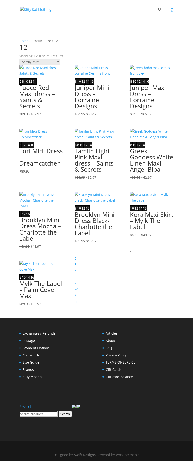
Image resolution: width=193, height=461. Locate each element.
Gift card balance (119, 377)
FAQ (109, 348)
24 (76, 289)
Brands (28, 369)
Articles (111, 333)
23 (76, 283)
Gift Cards (113, 369)
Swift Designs (85, 455)
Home (23, 41)
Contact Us (31, 355)
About (110, 340)
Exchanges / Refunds (39, 333)
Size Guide (31, 362)
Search (65, 414)
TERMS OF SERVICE (120, 362)
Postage (29, 340)
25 (76, 295)
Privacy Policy (116, 355)
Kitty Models (32, 377)
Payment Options (36, 348)
